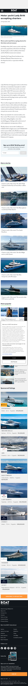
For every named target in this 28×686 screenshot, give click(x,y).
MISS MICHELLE (7, 431)
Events (15, 629)
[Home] (14, 11)
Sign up (14, 674)
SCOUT (3, 585)
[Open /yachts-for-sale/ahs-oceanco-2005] (14, 444)
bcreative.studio (18, 637)
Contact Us (4, 613)
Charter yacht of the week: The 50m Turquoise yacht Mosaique (11, 275)
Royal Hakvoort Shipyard (7, 587)
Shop (15, 633)
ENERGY (4, 522)
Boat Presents (4, 639)
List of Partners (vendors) (7, 354)
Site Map (16, 635)
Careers (3, 615)
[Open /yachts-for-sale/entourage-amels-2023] (14, 399)
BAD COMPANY (6, 475)
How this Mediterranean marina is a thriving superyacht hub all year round (21, 372)
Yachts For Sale (5, 631)
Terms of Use (4, 617)
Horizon (3, 433)
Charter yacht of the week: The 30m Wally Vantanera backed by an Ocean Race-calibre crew (13, 185)
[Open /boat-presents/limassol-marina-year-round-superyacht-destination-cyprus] (7, 372)
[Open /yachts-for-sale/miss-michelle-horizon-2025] (14, 421)
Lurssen (3, 565)
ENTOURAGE (5, 408)
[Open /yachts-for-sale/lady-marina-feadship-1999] (14, 490)
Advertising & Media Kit (7, 608)
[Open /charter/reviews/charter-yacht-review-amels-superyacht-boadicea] (14, 220)
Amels (3, 410)
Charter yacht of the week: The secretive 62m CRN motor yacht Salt (13, 298)
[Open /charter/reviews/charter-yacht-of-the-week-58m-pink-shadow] (14, 198)
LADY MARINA (6, 499)
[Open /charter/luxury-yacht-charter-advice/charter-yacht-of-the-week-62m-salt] (14, 287)
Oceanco (3, 455)
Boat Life (3, 637)
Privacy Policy (4, 621)
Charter (3, 633)
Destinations (4, 635)
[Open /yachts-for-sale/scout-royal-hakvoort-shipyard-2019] (14, 576)
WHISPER (4, 563)
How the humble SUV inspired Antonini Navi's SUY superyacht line (21, 380)
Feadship (3, 502)
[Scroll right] (25, 317)
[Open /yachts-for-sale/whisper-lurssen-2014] (14, 553)
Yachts (2, 629)
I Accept (14, 357)
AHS (2, 453)
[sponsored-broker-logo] (4, 406)
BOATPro (16, 631)
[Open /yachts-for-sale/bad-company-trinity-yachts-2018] (14, 466)
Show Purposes (14, 361)
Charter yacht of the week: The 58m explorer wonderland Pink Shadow (13, 208)
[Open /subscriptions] (10, 656)
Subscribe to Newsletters (14, 596)
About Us (3, 611)
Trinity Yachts (4, 478)
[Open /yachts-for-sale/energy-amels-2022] (14, 512)
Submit (23, 153)
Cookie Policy (4, 619)
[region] (14, 343)
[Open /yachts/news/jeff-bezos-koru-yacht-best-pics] (9, 312)
